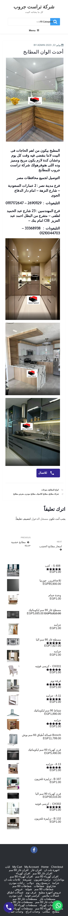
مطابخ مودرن (30, 494)
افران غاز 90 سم (42, 873)
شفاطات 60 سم (21, 886)
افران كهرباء (23, 873)
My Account (31, 866)
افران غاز (36, 870)
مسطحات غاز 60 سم (47, 902)
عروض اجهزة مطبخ (50, 892)
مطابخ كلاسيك (42, 494)
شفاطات (39, 886)
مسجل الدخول (39, 518)
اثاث (7, 866)
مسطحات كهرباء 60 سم (49, 908)
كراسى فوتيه (32, 895)
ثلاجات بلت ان (12, 879)
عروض (19, 889)
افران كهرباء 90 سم (21, 876)
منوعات (44, 490)
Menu (32, 30)
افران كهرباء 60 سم (46, 876)
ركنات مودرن (16, 882)
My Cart (17, 866)
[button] (57, 905)
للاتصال (43, 472)
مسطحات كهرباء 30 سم (23, 905)
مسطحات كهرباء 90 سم (19, 908)
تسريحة (27, 879)
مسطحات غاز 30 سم (25, 898)
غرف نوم (31, 892)
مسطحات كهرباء (49, 905)
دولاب (30, 882)
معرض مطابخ (18, 494)
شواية (28, 889)
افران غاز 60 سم (18, 870)
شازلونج (51, 886)
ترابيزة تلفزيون (42, 879)
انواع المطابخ (53, 490)
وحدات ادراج (33, 911)
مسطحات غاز (47, 898)
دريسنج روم (43, 882)
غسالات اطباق (15, 892)
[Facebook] (34, 849)
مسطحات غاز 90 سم (20, 902)
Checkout (57, 866)
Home (45, 866)
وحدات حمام (16, 911)
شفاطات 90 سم (43, 889)
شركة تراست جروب (34, 6)
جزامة (55, 882)
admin (41, 45)
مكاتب (46, 911)
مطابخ (55, 911)
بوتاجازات (58, 879)
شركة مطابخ (54, 494)
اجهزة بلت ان (51, 870)
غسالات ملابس (50, 895)
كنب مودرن (15, 895)
